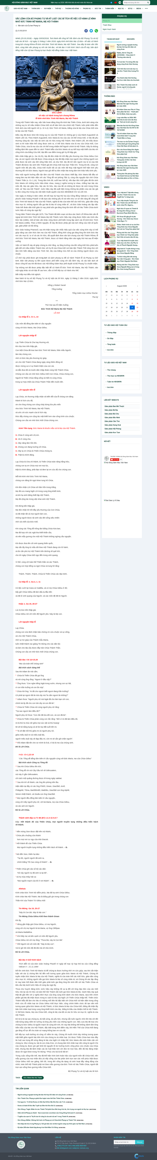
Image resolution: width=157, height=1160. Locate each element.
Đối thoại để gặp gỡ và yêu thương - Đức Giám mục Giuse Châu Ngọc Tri (127, 219)
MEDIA (138, 8)
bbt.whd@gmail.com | (64, 1148)
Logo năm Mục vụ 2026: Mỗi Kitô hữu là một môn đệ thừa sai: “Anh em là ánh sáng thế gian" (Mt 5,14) (127, 120)
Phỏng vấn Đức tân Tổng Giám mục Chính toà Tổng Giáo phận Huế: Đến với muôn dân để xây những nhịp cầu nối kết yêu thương (127, 235)
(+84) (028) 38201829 (78, 1146)
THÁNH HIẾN (109, 8)
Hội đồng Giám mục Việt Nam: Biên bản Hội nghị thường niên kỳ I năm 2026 (127, 104)
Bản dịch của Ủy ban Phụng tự (29, 26)
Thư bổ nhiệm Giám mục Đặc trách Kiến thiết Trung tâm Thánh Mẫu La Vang (127, 136)
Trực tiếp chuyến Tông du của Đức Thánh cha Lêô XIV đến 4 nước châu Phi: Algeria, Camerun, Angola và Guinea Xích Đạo (127, 203)
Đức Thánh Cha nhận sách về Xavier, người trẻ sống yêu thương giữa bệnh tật (127, 87)
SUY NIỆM (47, 8)
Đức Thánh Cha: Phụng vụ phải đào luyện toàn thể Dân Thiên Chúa (44, 1098)
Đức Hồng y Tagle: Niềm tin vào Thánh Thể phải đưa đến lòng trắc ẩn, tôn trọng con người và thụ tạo (57, 1109)
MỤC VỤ (121, 8)
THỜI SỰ (58, 8)
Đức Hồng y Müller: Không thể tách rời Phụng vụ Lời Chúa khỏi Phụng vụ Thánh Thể (50, 1120)
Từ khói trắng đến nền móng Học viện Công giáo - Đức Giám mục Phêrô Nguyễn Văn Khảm (128, 259)
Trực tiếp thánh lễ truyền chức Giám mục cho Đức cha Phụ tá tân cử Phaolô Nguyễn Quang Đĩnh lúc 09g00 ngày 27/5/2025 (127, 243)
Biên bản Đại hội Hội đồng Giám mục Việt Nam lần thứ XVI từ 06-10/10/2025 (128, 128)
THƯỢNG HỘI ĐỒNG (72, 8)
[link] (107, 25)
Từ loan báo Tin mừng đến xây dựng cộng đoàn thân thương (127, 63)
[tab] (113, 39)
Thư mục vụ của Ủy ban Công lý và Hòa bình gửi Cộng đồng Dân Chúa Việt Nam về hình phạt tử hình (128, 144)
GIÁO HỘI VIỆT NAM (20, 8)
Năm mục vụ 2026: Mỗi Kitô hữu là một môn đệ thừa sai (71, 2)
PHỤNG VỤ (87, 8)
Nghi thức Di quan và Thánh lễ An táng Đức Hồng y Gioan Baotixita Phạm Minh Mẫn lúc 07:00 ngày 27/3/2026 (127, 211)
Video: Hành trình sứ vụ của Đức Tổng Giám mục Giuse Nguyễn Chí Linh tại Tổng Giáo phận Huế (128, 227)
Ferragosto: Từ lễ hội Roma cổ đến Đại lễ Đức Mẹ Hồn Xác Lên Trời (45, 1102)
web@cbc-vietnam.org (80, 1148)
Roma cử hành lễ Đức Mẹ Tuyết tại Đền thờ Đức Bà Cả (40, 1105)
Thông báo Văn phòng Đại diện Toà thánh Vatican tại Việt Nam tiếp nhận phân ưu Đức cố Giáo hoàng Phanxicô (128, 176)
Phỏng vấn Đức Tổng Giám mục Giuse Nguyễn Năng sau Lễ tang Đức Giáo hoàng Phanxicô (128, 267)
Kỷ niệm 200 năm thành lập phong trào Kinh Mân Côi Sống (41, 1127)
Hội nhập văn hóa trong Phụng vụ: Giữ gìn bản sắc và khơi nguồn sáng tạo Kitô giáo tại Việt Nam (55, 1124)
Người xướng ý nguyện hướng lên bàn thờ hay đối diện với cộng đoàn (45, 1095)
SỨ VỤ (130, 8)
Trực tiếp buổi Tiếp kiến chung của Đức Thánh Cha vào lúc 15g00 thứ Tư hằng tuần (127, 195)
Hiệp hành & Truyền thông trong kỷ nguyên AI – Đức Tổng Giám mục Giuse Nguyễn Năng (128, 251)
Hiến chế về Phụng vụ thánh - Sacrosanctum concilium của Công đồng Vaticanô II (50, 1113)
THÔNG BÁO (35, 8)
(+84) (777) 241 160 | (64, 1146)
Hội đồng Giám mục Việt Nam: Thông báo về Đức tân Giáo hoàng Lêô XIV (127, 160)
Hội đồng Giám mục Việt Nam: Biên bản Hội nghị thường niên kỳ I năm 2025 (127, 168)
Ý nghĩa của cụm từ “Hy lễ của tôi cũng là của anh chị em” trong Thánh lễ (46, 1116)
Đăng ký (139, 1142)
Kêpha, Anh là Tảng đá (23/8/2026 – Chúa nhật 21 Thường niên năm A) (126, 55)
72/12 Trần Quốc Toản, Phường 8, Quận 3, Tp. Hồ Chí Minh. (76, 1143)
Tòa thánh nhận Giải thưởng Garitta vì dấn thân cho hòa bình (128, 79)
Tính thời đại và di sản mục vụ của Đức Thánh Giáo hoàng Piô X (128, 71)
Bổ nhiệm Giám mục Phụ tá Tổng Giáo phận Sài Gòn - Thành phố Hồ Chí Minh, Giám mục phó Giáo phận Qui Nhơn (128, 112)
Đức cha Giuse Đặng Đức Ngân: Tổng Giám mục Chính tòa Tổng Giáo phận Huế (128, 152)
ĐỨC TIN (98, 8)
